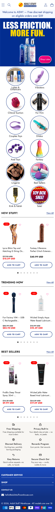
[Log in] (46, 5)
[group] (15, 78)
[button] (52, 5)
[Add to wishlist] (20, 225)
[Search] (9, 5)
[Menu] (3, 5)
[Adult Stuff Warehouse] (27, 5)
